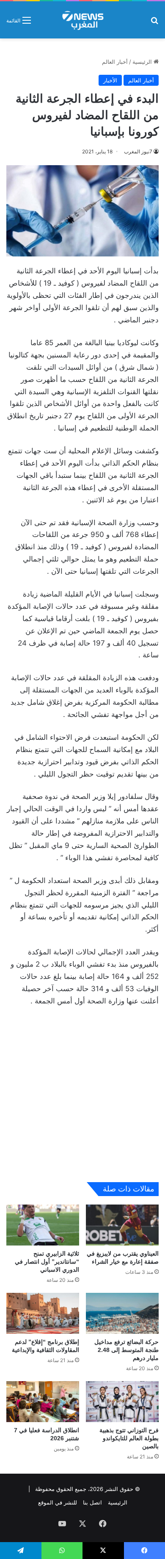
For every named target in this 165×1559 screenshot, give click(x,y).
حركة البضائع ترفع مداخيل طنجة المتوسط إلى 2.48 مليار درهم (126, 1349)
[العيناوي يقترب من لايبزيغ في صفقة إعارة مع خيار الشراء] (122, 1225)
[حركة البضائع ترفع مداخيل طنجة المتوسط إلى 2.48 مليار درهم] (122, 1313)
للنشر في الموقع (57, 1502)
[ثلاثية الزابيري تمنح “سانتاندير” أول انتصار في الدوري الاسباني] (42, 1225)
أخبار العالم (115, 61)
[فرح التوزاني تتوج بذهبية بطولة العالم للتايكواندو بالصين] (122, 1401)
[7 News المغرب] (82, 20)
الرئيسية (143, 61)
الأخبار (110, 80)
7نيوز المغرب (138, 151)
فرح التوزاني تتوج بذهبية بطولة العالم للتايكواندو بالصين (129, 1438)
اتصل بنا (92, 1502)
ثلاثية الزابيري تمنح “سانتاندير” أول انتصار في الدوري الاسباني (47, 1261)
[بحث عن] (154, 23)
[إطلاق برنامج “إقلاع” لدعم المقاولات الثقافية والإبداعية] (42, 1313)
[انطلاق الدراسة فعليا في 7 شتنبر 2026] (42, 1401)
